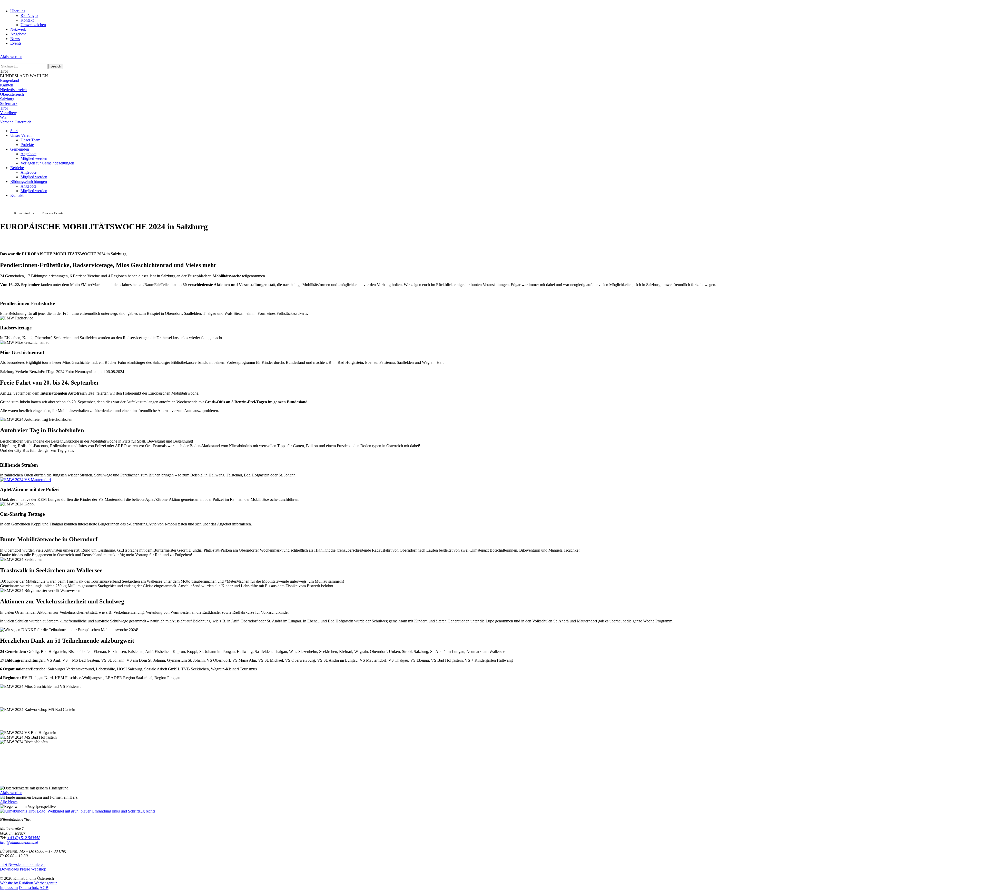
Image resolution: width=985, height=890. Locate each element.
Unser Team (30, 140)
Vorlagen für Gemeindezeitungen (47, 163)
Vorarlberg (8, 113)
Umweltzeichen (33, 25)
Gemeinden (19, 149)
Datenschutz (29, 887)
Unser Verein (21, 135)
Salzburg (7, 99)
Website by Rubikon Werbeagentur (28, 883)
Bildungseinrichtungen (28, 181)
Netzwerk (18, 29)
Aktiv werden (11, 56)
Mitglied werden (34, 158)
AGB (44, 887)
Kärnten (6, 85)
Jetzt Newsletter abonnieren (22, 864)
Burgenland (9, 80)
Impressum (9, 887)
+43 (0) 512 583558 (23, 838)
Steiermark (8, 103)
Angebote (18, 34)
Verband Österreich (15, 122)
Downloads (9, 869)
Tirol (4, 108)
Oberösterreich (12, 94)
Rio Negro (29, 15)
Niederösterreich (13, 89)
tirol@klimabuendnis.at (19, 842)
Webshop (38, 869)
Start (14, 131)
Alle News (8, 802)
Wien (4, 117)
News (15, 38)
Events (15, 43)
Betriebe (17, 167)
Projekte (27, 144)
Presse (25, 869)
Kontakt (27, 20)
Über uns (17, 11)
